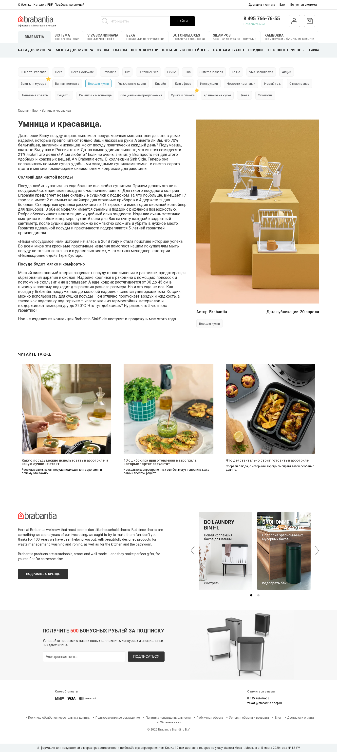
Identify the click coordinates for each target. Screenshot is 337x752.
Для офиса (183, 83)
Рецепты (63, 95)
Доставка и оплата (261, 4)
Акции (286, 72)
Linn (188, 72)
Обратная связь (171, 722)
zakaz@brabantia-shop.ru (264, 703)
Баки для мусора (33, 83)
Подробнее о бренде (43, 574)
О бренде (24, 4)
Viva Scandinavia (261, 72)
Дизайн (160, 83)
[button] (251, 595)
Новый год (272, 83)
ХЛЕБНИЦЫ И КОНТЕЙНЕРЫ (185, 50)
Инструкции (209, 83)
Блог (283, 4)
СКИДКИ (255, 50)
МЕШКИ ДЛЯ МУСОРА (74, 50)
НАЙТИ (182, 21)
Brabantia (109, 72)
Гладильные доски (132, 83)
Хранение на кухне (217, 95)
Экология (265, 95)
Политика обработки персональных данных (59, 717)
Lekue (314, 50)
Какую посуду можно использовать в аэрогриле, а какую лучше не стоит (65, 462)
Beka (58, 72)
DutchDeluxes (148, 72)
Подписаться (146, 656)
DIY (127, 72)
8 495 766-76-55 (261, 18)
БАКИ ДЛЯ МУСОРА (34, 50)
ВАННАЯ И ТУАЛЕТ (229, 50)
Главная (24, 110)
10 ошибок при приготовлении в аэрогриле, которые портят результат (160, 462)
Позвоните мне (254, 24)
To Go (236, 72)
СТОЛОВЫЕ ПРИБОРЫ (285, 50)
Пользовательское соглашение (117, 717)
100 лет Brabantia (33, 72)
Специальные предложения (141, 95)
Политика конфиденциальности (168, 717)
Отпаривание (299, 83)
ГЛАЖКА (120, 50)
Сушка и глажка (183, 95)
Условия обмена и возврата (249, 717)
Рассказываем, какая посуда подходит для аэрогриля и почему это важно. (62, 471)
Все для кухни (98, 83)
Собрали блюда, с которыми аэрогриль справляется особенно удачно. (270, 468)
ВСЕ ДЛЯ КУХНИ (144, 50)
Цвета (244, 95)
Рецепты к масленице (95, 95)
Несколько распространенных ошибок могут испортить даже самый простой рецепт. (166, 471)
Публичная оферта (210, 717)
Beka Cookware (82, 72)
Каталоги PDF (43, 4)
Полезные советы (35, 95)
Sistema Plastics (211, 72)
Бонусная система (303, 4)
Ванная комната (67, 83)
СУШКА (103, 50)
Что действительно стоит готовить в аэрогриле (267, 460)
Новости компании (241, 83)
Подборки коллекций (69, 4)
